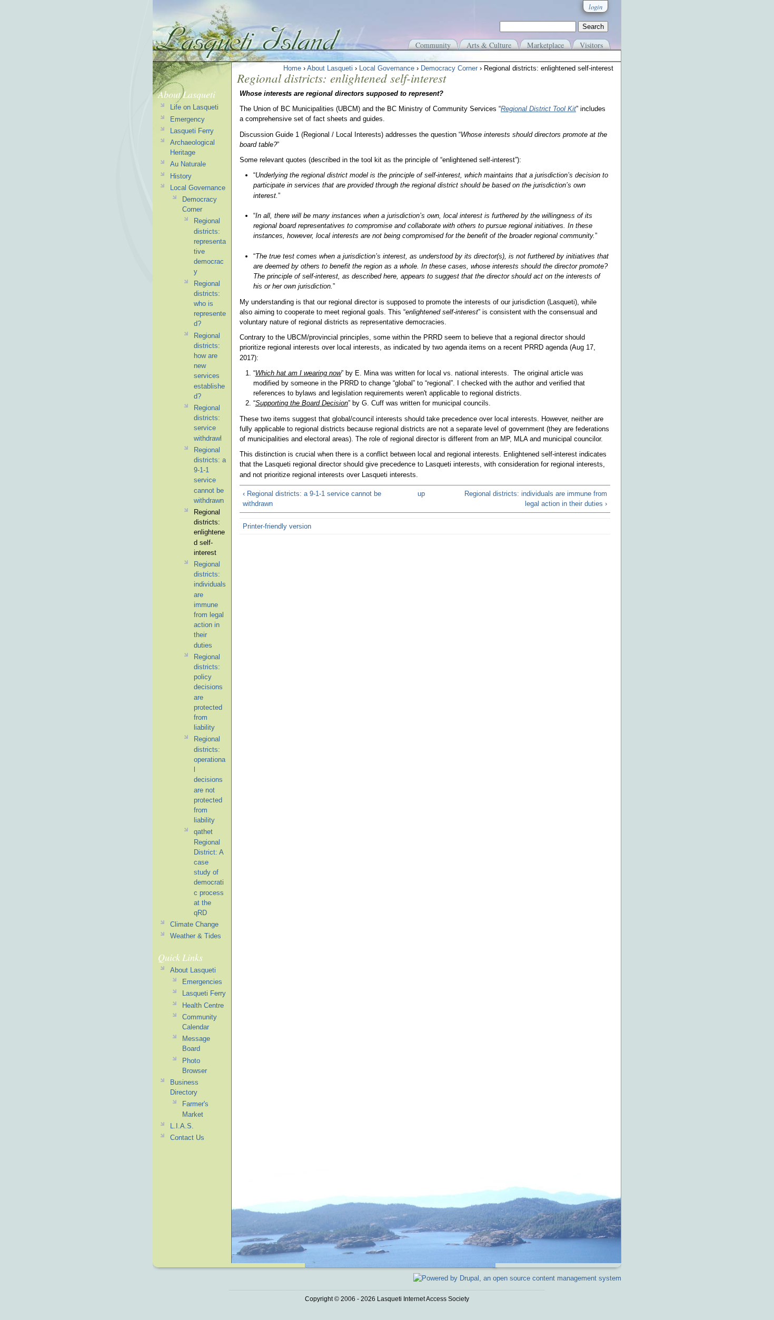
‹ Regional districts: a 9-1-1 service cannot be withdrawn (312, 499)
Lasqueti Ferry (192, 131)
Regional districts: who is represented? (210, 304)
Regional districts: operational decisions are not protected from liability (209, 779)
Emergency (187, 119)
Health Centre (203, 1005)
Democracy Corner (449, 68)
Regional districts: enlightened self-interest (209, 532)
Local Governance (386, 68)
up (421, 494)
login (595, 6)
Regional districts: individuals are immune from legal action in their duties (210, 604)
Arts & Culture (489, 45)
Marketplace (545, 45)
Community (433, 45)
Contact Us (187, 1138)
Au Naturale (188, 164)
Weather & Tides (195, 936)
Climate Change (194, 924)
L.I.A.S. (182, 1126)
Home (292, 68)
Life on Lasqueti (194, 107)
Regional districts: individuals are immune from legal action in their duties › (535, 499)
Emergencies (202, 982)
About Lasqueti (330, 68)
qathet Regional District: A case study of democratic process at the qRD (209, 872)
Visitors (591, 45)
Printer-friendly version (277, 526)
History (181, 176)
